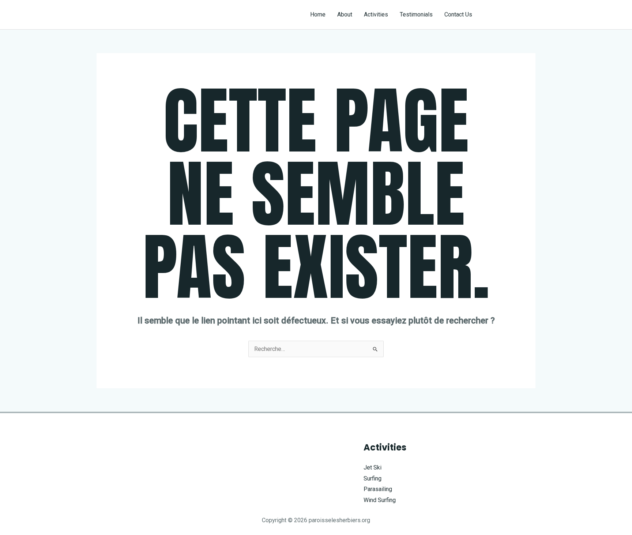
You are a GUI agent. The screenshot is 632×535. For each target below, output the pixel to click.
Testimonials (416, 14)
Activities (376, 14)
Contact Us (458, 14)
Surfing (372, 478)
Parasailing (378, 489)
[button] (510, 14)
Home (318, 14)
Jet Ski (372, 467)
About (344, 14)
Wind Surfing (380, 500)
